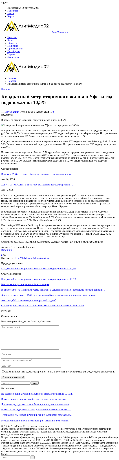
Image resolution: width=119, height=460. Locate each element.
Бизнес (11, 40)
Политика (12, 45)
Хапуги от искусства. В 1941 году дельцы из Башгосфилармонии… (37, 184)
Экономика (13, 57)
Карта (10, 16)
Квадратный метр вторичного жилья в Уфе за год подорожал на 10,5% (38, 268)
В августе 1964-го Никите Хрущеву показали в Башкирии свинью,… (38, 174)
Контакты (12, 10)
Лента (10, 13)
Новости (12, 37)
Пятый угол (13, 51)
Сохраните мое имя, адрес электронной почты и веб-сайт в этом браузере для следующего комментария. (59, 371)
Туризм (11, 54)
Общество (12, 43)
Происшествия (15, 48)
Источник (6, 250)
